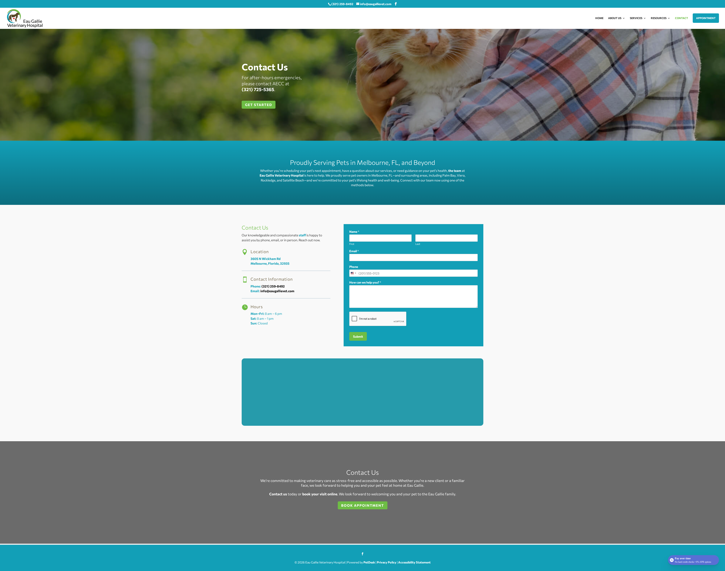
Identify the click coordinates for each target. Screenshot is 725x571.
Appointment (706, 18)
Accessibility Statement (414, 562)
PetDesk (369, 562)
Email (354, 251)
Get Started (258, 105)
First (351, 243)
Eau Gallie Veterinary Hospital (282, 175)
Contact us (278, 494)
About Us (614, 18)
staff (302, 235)
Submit (358, 336)
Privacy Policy (386, 562)
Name (354, 231)
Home (599, 18)
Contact (681, 18)
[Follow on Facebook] (362, 554)
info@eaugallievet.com (277, 291)
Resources (658, 18)
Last (417, 243)
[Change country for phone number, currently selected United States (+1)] (353, 273)
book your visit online (319, 494)
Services (636, 18)
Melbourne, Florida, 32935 (270, 263)
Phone (353, 266)
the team (454, 171)
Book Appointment (362, 505)
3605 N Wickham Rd (266, 259)
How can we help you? (365, 282)
